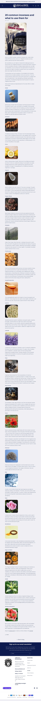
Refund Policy (29, 675)
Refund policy (19, 697)
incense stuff (12, 630)
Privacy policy (25, 697)
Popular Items (30, 660)
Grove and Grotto (13, 697)
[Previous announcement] (2, 1)
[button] (2, 5)
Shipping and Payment (31, 665)
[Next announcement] (39, 1)
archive (31, 630)
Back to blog (21, 639)
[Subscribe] (29, 653)
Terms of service (31, 697)
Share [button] (7, 634)
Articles (28, 670)
